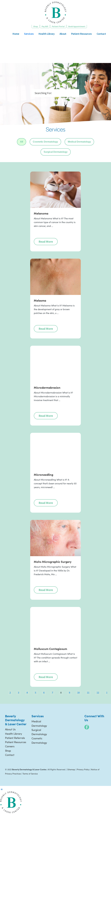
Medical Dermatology (79, 141)
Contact (9, 755)
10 (78, 692)
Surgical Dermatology (55, 152)
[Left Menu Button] (1, 789)
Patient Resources (15, 742)
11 (88, 692)
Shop (8, 750)
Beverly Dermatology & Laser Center (55, 12)
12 (98, 692)
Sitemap (71, 769)
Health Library (13, 733)
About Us (10, 729)
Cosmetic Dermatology (45, 141)
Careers (9, 746)
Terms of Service (30, 773)
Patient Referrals (15, 738)
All (21, 141)
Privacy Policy (83, 769)
